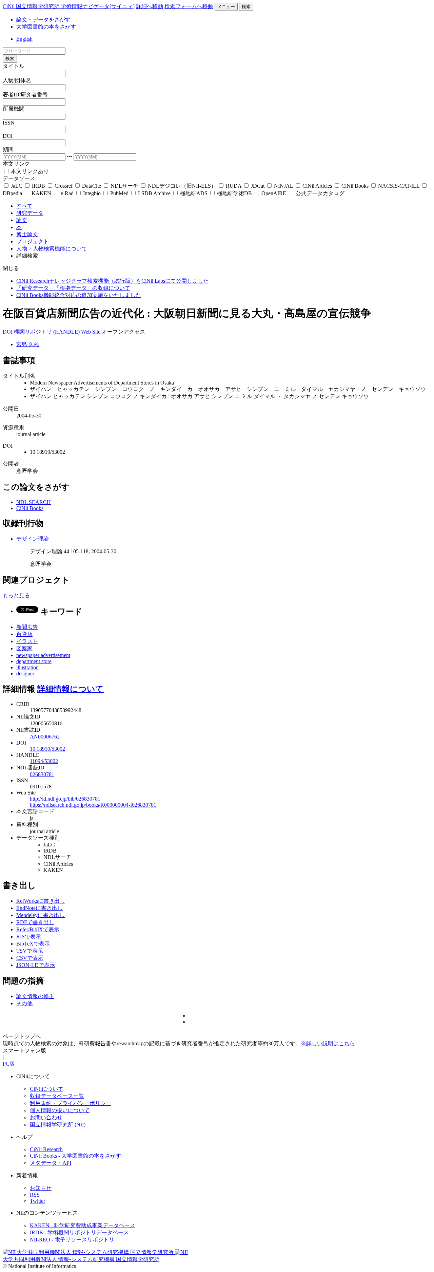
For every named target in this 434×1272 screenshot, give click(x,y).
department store (34, 661)
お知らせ (41, 1188)
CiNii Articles (317, 186)
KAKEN (41, 193)
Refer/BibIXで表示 (37, 929)
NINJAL (283, 186)
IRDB (38, 186)
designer (25, 673)
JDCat (258, 186)
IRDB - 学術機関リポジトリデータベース (79, 1232)
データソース (19, 178)
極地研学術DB (234, 193)
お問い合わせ (46, 1117)
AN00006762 (45, 737)
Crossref (63, 186)
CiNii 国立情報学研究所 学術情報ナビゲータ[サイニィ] (69, 6)
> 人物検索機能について (57, 248)
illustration (27, 667)
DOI (8, 136)
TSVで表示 (29, 951)
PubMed (119, 193)
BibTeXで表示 (33, 944)
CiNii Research (46, 1149)
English (24, 39)
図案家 (24, 648)
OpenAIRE (274, 193)
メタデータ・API (50, 1163)
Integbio (92, 193)
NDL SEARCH (33, 502)
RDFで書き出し (35, 922)
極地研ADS (194, 193)
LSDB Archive (154, 193)
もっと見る (16, 595)
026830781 (42, 774)
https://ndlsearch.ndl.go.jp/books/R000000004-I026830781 (93, 805)
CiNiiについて (46, 1089)
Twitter (37, 1201)
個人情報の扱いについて (60, 1110)
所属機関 (13, 109)
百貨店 (24, 634)
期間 (8, 149)
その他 (24, 1003)
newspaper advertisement (43, 655)
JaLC (16, 186)
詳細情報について (70, 689)
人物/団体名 (17, 80)
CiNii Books (355, 186)
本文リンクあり (29, 171)
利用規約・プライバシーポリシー (70, 1103)
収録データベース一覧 (57, 1096)
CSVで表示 (29, 958)
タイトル (13, 66)
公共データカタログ (319, 193)
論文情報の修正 (35, 996)
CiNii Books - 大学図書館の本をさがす (75, 1156)
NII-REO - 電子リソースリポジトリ (72, 1239)
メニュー (226, 6)
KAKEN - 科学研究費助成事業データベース (82, 1225)
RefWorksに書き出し (40, 901)
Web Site (91, 332)
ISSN (9, 123)
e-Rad (67, 193)
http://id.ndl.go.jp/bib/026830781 (65, 799)
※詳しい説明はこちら (328, 1043)
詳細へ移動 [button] (149, 6)
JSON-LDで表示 (35, 965)
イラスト (27, 641)
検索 (246, 6)
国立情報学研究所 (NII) (57, 1124)
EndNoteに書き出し (39, 908)
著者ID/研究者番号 (25, 94)
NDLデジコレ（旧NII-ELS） (182, 186)
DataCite (91, 186)
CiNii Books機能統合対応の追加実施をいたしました (78, 295)
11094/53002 (44, 761)
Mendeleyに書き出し (40, 915)
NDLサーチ (124, 186)
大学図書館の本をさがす (46, 27)
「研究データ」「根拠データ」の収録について (73, 288)
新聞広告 (27, 627)
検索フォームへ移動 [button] (188, 6)
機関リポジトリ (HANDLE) (47, 332)
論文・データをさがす (43, 19)
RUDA (233, 186)
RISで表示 (28, 936)
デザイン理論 (32, 539)
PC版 (9, 1064)
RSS (35, 1195)
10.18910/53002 (47, 749)
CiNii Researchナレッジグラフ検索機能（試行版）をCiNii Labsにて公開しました (112, 281)
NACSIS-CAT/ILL (399, 186)
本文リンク (16, 164)
